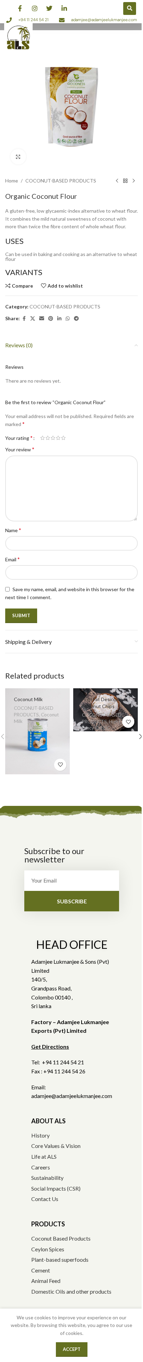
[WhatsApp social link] (68, 318)
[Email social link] (41, 318)
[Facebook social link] (24, 318)
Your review (19, 449)
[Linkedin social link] (59, 318)
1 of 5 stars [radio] (42, 437)
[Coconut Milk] (37, 731)
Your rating (19, 438)
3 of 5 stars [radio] (53, 437)
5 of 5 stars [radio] (63, 437)
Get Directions (50, 1046)
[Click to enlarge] (18, 156)
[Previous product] (117, 181)
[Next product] (133, 181)
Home (11, 181)
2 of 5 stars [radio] (47, 437)
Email (12, 559)
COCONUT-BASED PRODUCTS (60, 181)
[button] (129, 8)
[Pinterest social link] (50, 318)
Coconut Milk (28, 699)
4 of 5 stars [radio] (58, 437)
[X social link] (32, 318)
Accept (72, 1349)
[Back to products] (125, 181)
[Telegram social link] (76, 318)
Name (13, 530)
